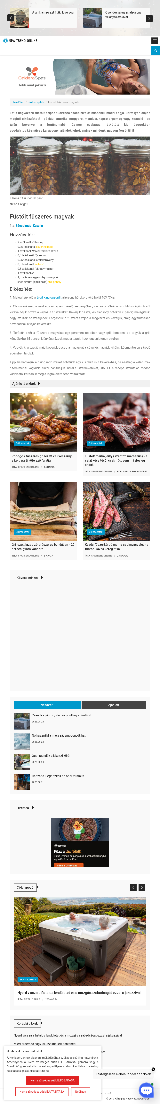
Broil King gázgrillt (48, 297)
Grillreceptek (36, 102)
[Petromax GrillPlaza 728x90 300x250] (80, 842)
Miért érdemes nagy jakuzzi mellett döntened (45, 1044)
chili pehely (54, 281)
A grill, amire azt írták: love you (53, 12)
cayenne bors (44, 246)
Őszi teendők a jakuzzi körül (51, 756)
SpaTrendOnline (28, 467)
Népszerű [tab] (47, 705)
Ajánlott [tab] (113, 705)
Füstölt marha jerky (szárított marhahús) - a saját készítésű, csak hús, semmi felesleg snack (116, 460)
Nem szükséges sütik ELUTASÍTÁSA (42, 1091)
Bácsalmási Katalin (29, 226)
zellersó (39, 264)
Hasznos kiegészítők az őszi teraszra (58, 776)
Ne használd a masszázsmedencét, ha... (59, 735)
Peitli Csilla (32, 999)
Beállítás (80, 1091)
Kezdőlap (18, 102)
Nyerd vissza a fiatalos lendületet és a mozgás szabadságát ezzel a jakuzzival (79, 993)
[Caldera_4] (80, 76)
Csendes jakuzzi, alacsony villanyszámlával (61, 715)
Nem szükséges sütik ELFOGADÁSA (53, 1080)
